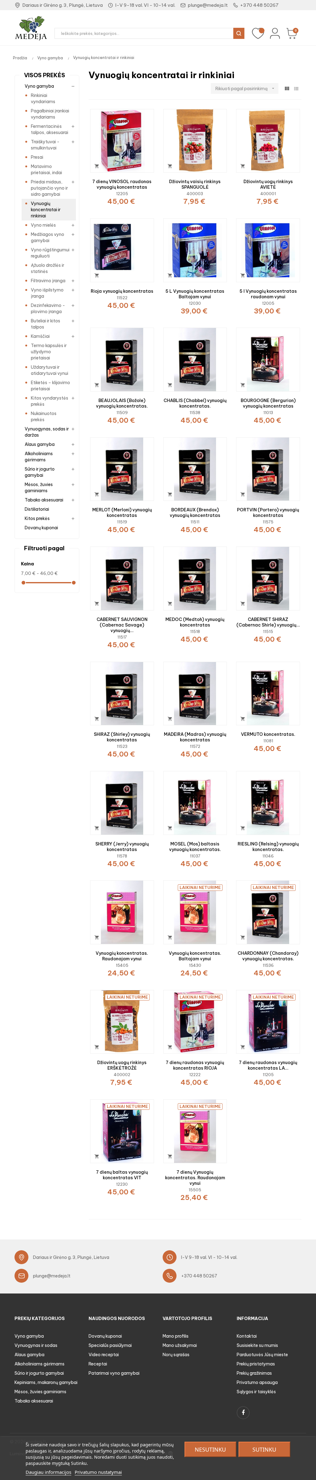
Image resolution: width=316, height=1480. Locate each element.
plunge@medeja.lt (208, 5)
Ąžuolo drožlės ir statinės (47, 268)
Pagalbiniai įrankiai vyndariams (50, 114)
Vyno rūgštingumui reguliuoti (50, 253)
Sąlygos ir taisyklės (256, 1391)
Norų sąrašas (176, 1354)
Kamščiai (40, 336)
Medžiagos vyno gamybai (47, 237)
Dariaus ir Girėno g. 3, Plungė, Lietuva (62, 5)
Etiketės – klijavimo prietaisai (50, 386)
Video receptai (104, 1354)
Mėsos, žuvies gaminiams (39, 487)
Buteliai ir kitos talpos (45, 324)
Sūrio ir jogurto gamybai (40, 472)
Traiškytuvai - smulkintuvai (45, 145)
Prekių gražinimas (254, 1373)
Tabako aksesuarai (44, 500)
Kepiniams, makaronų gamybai (46, 1382)
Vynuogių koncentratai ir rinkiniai (45, 210)
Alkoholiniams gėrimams (39, 457)
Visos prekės (44, 75)
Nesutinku (210, 1449)
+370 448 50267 (259, 5)
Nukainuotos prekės (43, 416)
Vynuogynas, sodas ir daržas (47, 432)
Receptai (98, 1364)
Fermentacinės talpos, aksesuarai (49, 129)
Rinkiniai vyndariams (43, 98)
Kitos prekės (37, 518)
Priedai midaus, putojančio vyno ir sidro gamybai (49, 188)
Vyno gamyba (39, 86)
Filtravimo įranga (48, 280)
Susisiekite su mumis (257, 1345)
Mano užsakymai (180, 1345)
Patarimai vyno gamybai (114, 1373)
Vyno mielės (43, 225)
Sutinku (264, 1449)
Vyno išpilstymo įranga (47, 293)
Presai (37, 157)
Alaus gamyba (40, 444)
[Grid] (287, 89)
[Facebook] (243, 1413)
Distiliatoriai (37, 509)
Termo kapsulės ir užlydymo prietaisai (49, 352)
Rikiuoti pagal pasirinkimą (245, 88)
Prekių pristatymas (256, 1364)
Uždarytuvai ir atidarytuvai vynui (49, 370)
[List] (296, 89)
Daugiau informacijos (48, 1472)
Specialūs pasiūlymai (110, 1345)
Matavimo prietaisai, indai (46, 169)
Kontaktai (247, 1336)
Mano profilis (176, 1336)
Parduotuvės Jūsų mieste (262, 1354)
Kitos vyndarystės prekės (49, 401)
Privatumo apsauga (257, 1382)
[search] (238, 33)
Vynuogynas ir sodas (36, 1345)
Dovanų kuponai (41, 527)
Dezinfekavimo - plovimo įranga (48, 308)
